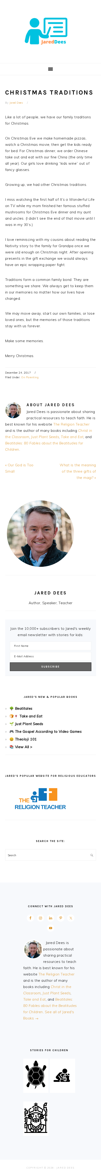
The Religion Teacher (71, 424)
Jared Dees (50, 30)
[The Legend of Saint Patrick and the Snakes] (35, 1131)
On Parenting (30, 377)
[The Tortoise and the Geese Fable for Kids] (35, 1088)
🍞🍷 (14, 716)
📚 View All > (20, 747)
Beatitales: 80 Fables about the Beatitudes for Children (50, 1005)
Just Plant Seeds (45, 437)
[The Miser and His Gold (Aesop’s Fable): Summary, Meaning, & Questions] (62, 1088)
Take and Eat (72, 437)
